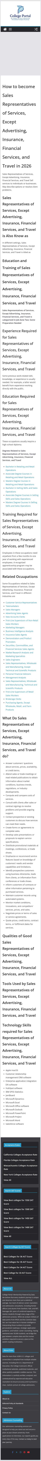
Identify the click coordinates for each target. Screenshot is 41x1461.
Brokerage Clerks (13, 699)
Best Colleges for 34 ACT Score (18, 1267)
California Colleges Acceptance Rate (20, 1154)
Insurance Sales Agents (16, 634)
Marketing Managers (15, 627)
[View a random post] (36, 29)
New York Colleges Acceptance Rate (20, 1174)
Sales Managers (13, 609)
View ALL (8, 1278)
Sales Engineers (13, 659)
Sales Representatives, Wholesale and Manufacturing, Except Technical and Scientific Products (21, 667)
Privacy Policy (7, 1408)
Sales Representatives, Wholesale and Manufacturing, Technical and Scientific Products (21, 685)
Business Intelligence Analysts (19, 631)
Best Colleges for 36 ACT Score (18, 1256)
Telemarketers (12, 606)
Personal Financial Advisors (18, 674)
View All (7, 1180)
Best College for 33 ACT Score (17, 1273)
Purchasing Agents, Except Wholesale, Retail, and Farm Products (18, 706)
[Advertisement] (20, 53)
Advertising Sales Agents (17, 613)
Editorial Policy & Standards (12, 1403)
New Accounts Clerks (15, 616)
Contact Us (6, 1413)
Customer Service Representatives (21, 602)
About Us (5, 1399)
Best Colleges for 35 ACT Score (18, 1262)
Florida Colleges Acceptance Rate (19, 1160)
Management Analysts (16, 677)
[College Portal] (5, 29)
